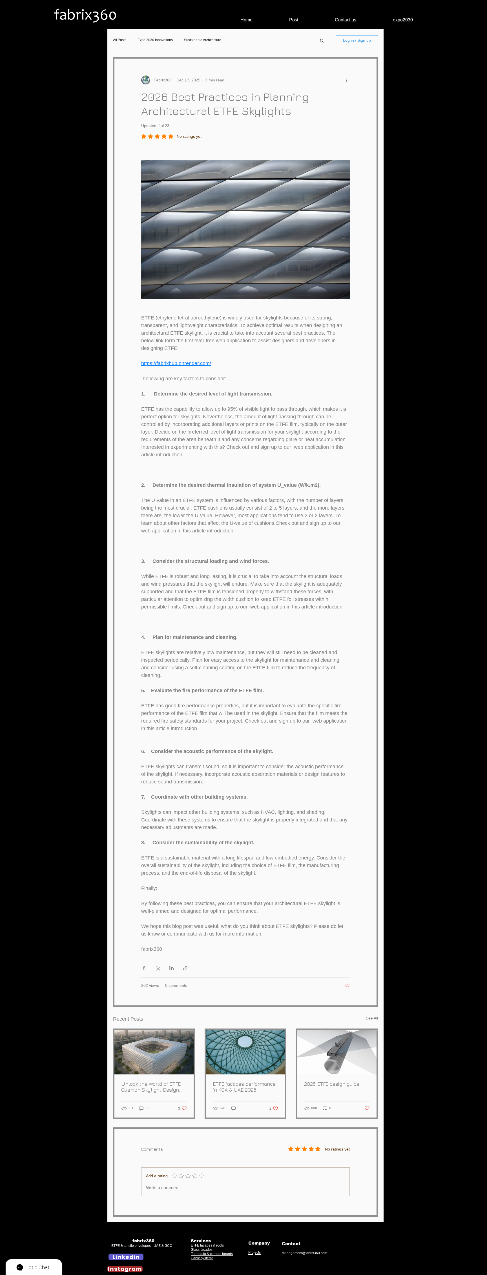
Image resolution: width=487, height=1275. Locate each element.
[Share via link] (185, 968)
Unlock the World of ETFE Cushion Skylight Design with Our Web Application (151, 1087)
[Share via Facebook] (144, 968)
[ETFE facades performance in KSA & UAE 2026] (245, 1052)
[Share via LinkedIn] (171, 968)
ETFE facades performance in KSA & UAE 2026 (244, 1087)
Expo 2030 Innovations (155, 40)
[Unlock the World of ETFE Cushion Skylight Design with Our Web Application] (154, 1052)
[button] (322, 40)
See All (372, 1018)
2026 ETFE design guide (331, 1084)
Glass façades (201, 1250)
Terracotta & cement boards (212, 1254)
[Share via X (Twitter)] (157, 968)
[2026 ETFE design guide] (337, 1052)
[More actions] (346, 80)
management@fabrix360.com (304, 1253)
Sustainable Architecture (202, 40)
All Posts (119, 40)
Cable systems (202, 1258)
